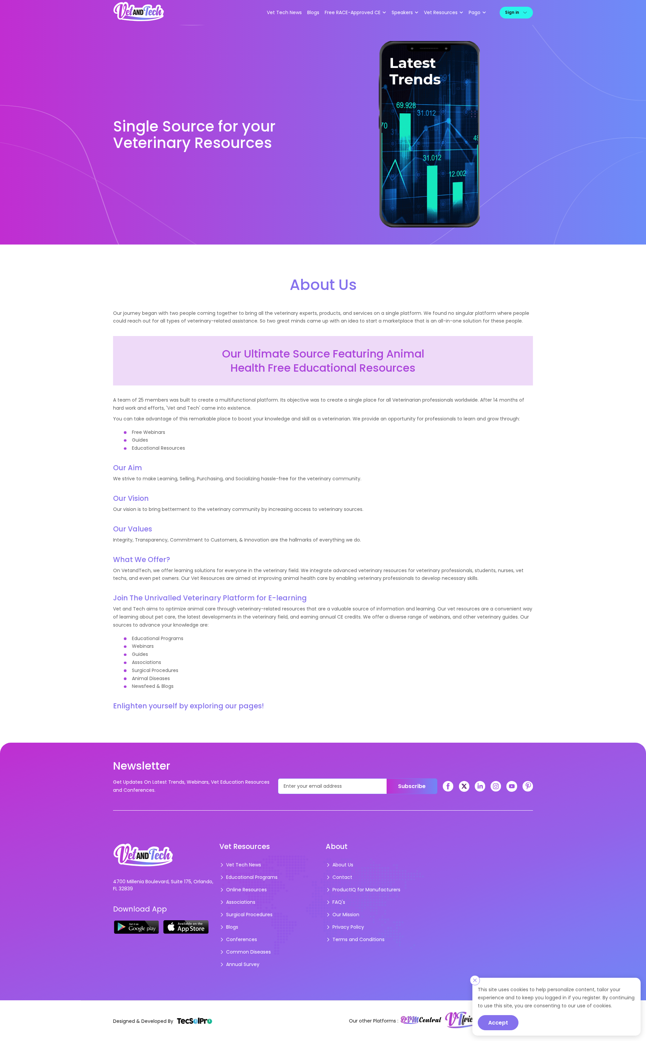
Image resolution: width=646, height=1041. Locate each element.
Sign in (512, 12)
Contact (342, 877)
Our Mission (345, 914)
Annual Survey (242, 964)
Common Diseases (248, 952)
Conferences (241, 939)
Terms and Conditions (358, 939)
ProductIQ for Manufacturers (366, 889)
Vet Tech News (284, 12)
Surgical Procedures (249, 914)
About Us (342, 864)
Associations (240, 902)
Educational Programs (252, 877)
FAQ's (338, 902)
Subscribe (412, 786)
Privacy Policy (348, 927)
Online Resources (246, 889)
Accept (498, 1023)
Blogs (313, 12)
